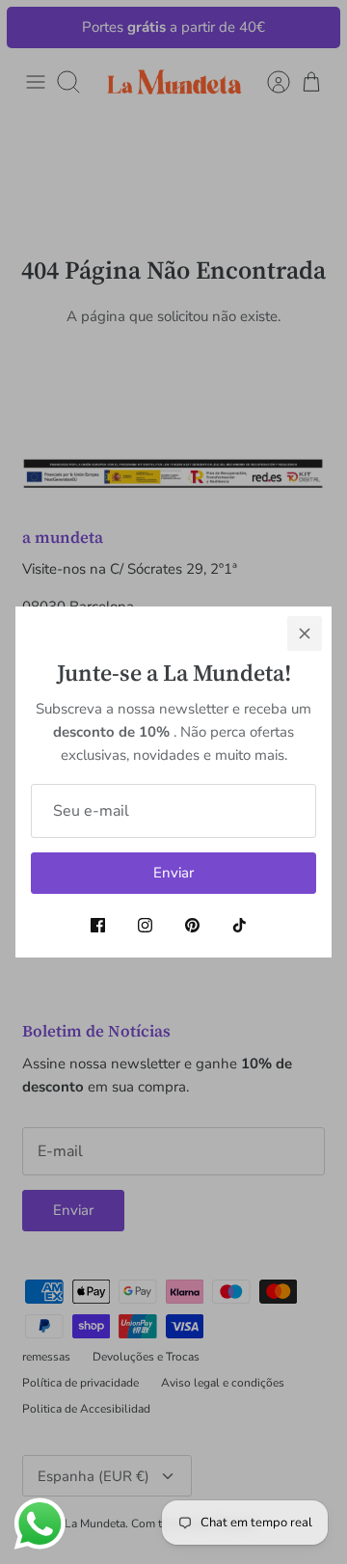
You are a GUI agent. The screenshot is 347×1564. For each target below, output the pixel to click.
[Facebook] (98, 925)
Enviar (173, 872)
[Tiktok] (239, 925)
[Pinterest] (192, 925)
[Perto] (304, 633)
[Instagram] (145, 925)
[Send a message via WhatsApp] (40, 1524)
